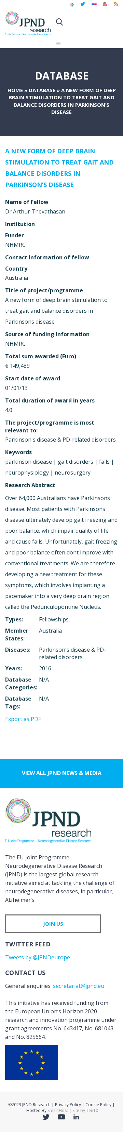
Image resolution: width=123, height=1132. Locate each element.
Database (42, 90)
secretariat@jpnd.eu (78, 986)
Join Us (53, 923)
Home (15, 90)
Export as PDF (23, 719)
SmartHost (57, 1110)
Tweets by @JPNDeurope (37, 957)
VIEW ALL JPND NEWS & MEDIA (61, 773)
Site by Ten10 (85, 1110)
